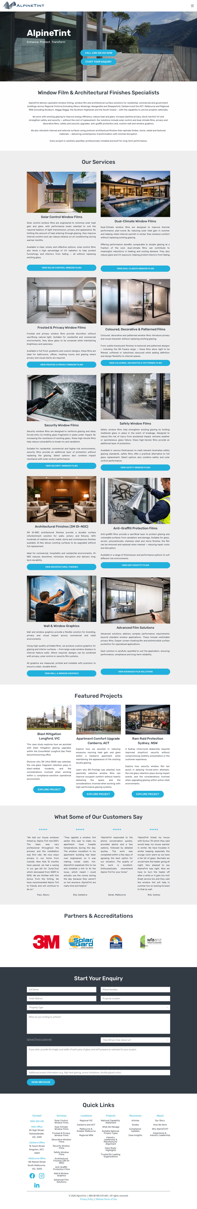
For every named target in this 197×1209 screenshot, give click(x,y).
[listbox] (98, 1007)
